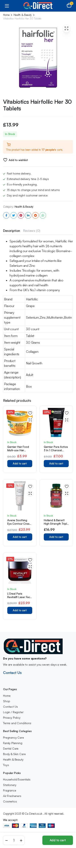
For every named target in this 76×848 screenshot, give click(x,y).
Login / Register (13, 712)
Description (11, 231)
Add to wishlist (18, 160)
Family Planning (12, 743)
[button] (69, 6)
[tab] (11, 230)
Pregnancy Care (13, 737)
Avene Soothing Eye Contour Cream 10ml (19, 524)
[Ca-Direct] (38, 5)
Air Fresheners (12, 796)
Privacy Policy (11, 717)
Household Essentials (16, 779)
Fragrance (9, 790)
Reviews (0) (31, 231)
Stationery (9, 785)
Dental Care (10, 748)
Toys (6, 765)
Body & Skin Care (14, 754)
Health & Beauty (23, 15)
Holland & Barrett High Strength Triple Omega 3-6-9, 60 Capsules (56, 525)
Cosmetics (10, 801)
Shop (6, 701)
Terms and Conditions (17, 723)
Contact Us (12, 672)
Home (6, 15)
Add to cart (58, 840)
